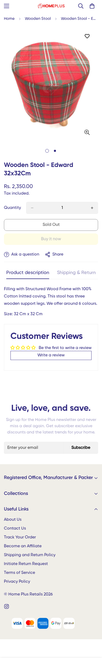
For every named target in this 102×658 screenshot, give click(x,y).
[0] (92, 6)
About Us (12, 520)
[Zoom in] (87, 132)
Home (9, 19)
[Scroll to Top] (92, 630)
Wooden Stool (38, 19)
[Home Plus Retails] (51, 6)
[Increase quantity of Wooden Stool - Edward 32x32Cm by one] (92, 208)
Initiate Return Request (26, 564)
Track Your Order (20, 537)
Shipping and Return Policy (29, 555)
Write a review (51, 355)
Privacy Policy (17, 582)
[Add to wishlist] (87, 36)
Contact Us (15, 528)
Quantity (12, 208)
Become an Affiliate (23, 546)
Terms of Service (19, 573)
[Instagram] (6, 606)
